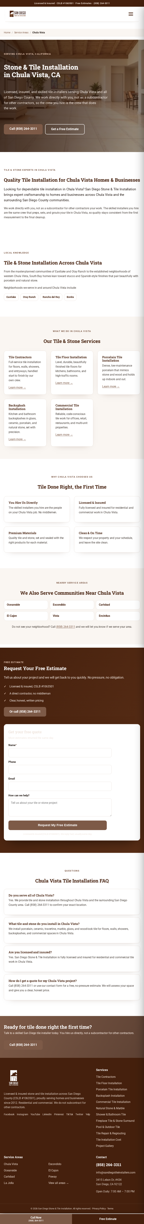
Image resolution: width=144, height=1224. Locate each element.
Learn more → (17, 387)
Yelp (88, 1114)
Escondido (59, 604)
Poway (52, 1176)
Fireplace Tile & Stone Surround (115, 1120)
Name (12, 745)
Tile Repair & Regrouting (111, 1133)
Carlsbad (104, 604)
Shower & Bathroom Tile (111, 1114)
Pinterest (59, 1114)
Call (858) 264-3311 (23, 128)
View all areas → (58, 1183)
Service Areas (21, 32)
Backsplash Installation (110, 1095)
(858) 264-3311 (65, 626)
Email (11, 778)
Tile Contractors (105, 1077)
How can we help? (18, 795)
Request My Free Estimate (57, 825)
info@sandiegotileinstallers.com (115, 1172)
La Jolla (9, 1183)
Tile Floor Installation (109, 1083)
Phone (12, 761)
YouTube (35, 1114)
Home (7, 32)
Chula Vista (11, 1164)
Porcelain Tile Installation (111, 1089)
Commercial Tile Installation (113, 1102)
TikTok (69, 1114)
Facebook (9, 1114)
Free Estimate (108, 1219)
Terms (110, 1208)
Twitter (79, 1114)
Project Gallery (105, 1146)
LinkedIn (47, 1114)
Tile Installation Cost (108, 1139)
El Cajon (12, 615)
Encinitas (104, 615)
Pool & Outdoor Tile (108, 1127)
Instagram (22, 1114)
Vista (56, 615)
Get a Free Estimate (65, 129)
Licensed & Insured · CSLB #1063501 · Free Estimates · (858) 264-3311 (72, 3)
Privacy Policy (99, 1208)
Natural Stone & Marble (110, 1108)
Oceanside (13, 604)
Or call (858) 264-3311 (25, 711)
